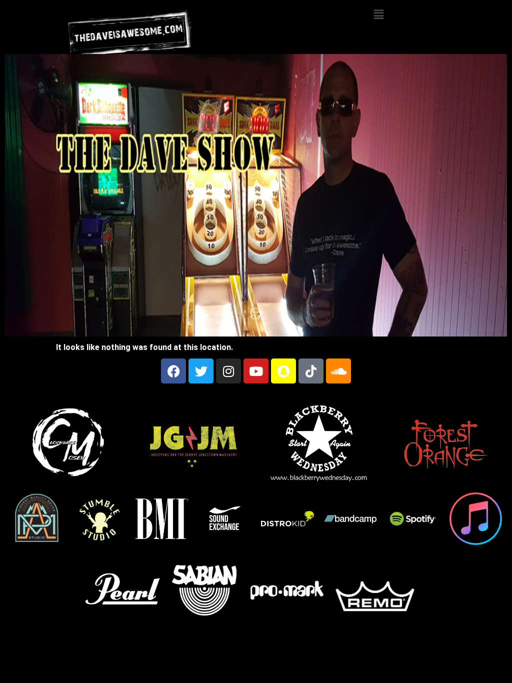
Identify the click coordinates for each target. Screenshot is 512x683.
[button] (378, 14)
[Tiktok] (311, 371)
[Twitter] (201, 371)
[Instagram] (228, 371)
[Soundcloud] (338, 371)
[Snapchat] (283, 371)
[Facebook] (173, 371)
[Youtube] (256, 371)
